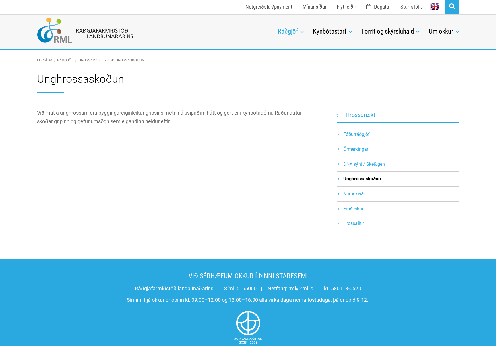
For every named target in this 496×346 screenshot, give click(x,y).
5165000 (247, 288)
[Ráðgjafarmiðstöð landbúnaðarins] (153, 30)
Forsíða (44, 60)
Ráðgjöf (65, 60)
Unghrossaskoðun (126, 60)
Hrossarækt (90, 60)
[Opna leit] (452, 7)
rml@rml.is (300, 288)
